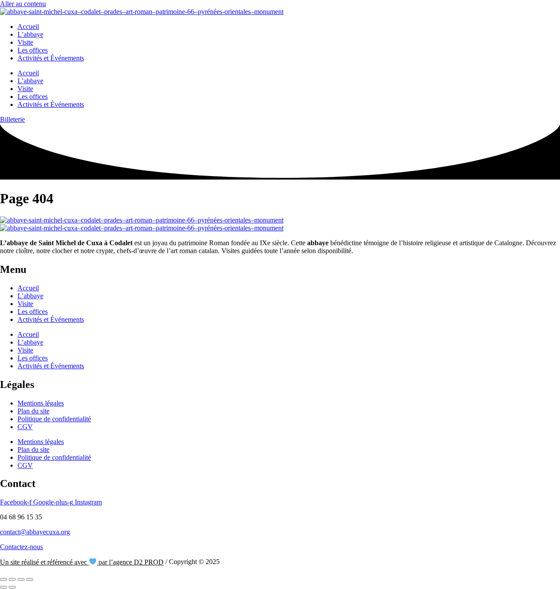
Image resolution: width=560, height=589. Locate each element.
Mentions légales (41, 403)
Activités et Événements (51, 58)
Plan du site (33, 411)
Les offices (33, 50)
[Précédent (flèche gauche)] (3, 587)
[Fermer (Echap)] (29, 579)
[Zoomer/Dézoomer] (3, 579)
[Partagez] (21, 579)
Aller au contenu (23, 3)
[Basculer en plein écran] (12, 579)
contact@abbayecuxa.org (35, 532)
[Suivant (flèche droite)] (12, 587)
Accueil (28, 26)
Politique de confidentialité (54, 419)
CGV (25, 426)
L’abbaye (30, 34)
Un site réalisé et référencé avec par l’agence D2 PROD (82, 562)
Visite (25, 42)
